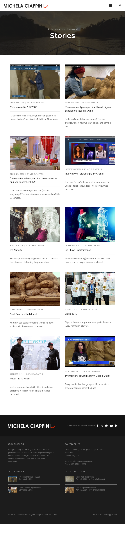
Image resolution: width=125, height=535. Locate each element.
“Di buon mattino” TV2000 (23, 107)
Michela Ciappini (37, 103)
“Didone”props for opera (86, 488)
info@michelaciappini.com (81, 461)
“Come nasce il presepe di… (30, 488)
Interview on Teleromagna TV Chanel (84, 173)
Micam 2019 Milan (20, 378)
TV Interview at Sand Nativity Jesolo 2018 (87, 375)
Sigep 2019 (71, 313)
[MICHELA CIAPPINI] (26, 5)
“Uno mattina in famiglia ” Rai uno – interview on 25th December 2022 (33, 180)
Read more (12, 462)
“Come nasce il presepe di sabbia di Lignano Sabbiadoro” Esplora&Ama (88, 109)
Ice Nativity (16, 250)
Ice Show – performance (78, 250)
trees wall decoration (85, 477)
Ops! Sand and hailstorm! (23, 314)
